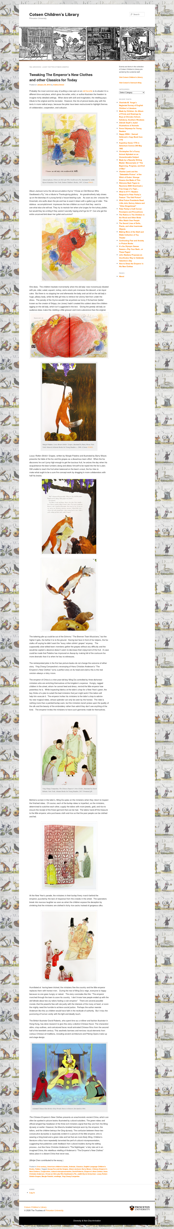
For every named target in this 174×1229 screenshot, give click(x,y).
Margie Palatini (47, 1176)
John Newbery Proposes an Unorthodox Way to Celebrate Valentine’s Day (131, 258)
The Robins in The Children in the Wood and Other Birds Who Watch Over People (132, 217)
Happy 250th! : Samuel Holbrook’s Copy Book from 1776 (131, 137)
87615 (90, 182)
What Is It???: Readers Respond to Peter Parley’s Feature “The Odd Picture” (130, 194)
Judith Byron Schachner (86, 1174)
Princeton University (140, 1208)
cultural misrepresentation (61, 1171)
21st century (41, 1166)
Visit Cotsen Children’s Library (131, 77)
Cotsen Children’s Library (54, 14)
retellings (57, 1176)
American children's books (57, 1166)
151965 (90, 447)
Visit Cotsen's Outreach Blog (130, 82)
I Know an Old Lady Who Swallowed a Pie (61, 1174)
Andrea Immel (58, 84)
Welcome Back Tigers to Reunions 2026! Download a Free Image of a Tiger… (130, 186)
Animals (72, 1166)
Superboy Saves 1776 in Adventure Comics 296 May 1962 (130, 145)
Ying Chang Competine (71, 1176)
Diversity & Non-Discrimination (87, 1220)
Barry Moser (86, 1169)
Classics (79, 1166)
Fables (37, 1169)
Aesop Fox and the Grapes (58, 1169)
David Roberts (77, 1171)
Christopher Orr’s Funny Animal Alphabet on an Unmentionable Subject (129, 154)
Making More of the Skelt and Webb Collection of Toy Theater (131, 234)
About (121, 276)
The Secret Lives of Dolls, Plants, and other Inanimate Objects (130, 226)
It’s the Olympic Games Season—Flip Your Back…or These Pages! (131, 249)
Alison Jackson (75, 1169)
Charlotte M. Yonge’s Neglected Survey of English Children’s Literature (131, 105)
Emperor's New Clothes (93, 1171)
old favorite (87, 90)
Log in (32, 1192)
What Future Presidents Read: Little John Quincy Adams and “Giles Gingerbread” (132, 203)
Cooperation (45, 1171)
